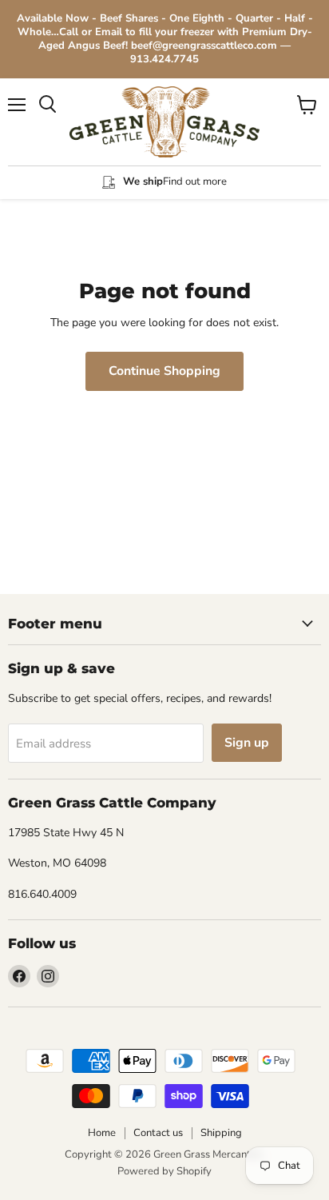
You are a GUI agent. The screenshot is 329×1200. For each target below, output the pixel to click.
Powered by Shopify (164, 1171)
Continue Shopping (164, 371)
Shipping (221, 1133)
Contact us (158, 1133)
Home (102, 1133)
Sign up (246, 742)
